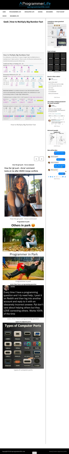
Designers (49, 12)
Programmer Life (15, 12)
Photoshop (60, 12)
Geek (4, 12)
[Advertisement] (23, 38)
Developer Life (29, 12)
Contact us (56, 451)
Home (51, 451)
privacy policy (63, 451)
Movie (4, 16)
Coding (40, 12)
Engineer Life (14, 16)
